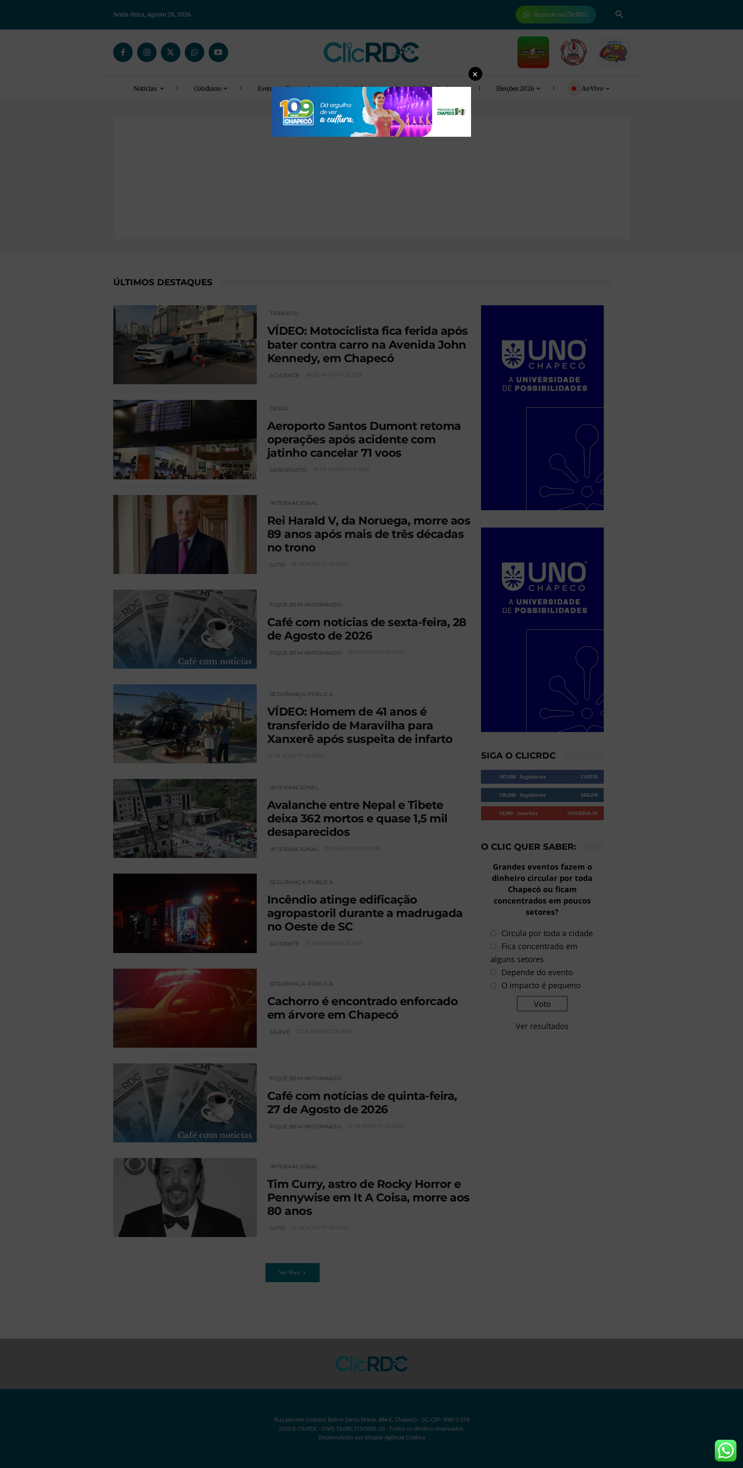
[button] (475, 74)
